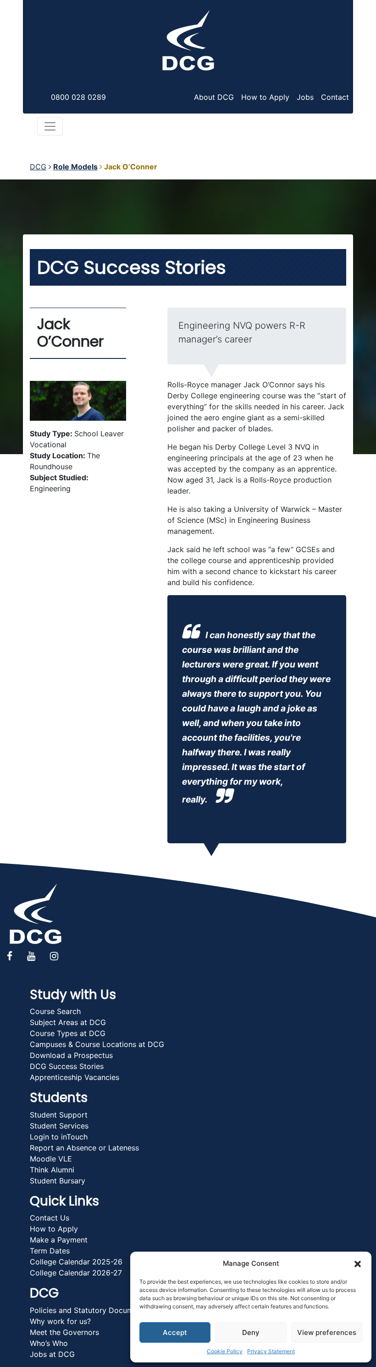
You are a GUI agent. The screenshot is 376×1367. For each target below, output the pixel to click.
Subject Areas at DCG (68, 1022)
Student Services (59, 1125)
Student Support (59, 1114)
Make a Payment (59, 1239)
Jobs (305, 97)
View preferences (326, 1332)
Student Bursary (57, 1180)
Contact (335, 97)
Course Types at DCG (67, 1033)
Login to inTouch (59, 1136)
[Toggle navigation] (50, 126)
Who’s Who (49, 1343)
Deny (251, 1332)
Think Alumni (52, 1169)
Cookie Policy (225, 1351)
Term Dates (50, 1250)
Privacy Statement (271, 1351)
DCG (38, 166)
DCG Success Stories (67, 1066)
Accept (175, 1332)
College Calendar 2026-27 (76, 1272)
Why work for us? (60, 1321)
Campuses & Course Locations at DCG (97, 1044)
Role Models (75, 166)
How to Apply (265, 97)
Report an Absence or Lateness (84, 1147)
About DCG (214, 97)
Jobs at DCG (52, 1354)
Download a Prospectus (71, 1055)
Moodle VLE (51, 1158)
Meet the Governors (64, 1332)
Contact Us (49, 1217)
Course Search (55, 1011)
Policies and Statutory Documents (89, 1310)
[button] (357, 1263)
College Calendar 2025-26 (76, 1261)
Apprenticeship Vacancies (74, 1077)
